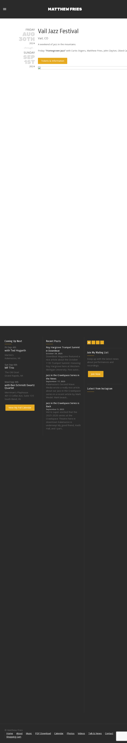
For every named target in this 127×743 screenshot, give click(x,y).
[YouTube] (102, 342)
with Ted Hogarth (15, 350)
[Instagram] (98, 342)
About (19, 733)
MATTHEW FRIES (65, 9)
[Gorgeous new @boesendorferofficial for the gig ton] (116, 536)
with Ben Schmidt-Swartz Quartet (20, 386)
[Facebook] (93, 342)
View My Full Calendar (20, 407)
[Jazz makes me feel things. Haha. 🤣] (104, 577)
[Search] (122, 6)
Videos (81, 733)
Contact (109, 733)
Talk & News (95, 733)
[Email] (89, 342)
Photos (70, 733)
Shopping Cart (13, 736)
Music (29, 733)
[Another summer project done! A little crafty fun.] (92, 538)
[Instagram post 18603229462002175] (104, 514)
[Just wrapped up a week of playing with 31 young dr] (116, 421)
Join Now (95, 373)
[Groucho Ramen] (92, 573)
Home (9, 733)
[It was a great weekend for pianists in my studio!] (116, 636)
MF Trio (9, 367)
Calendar (59, 733)
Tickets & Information (52, 60)
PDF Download (43, 733)
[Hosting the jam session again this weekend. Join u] (104, 430)
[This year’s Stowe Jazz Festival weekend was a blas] (92, 451)
